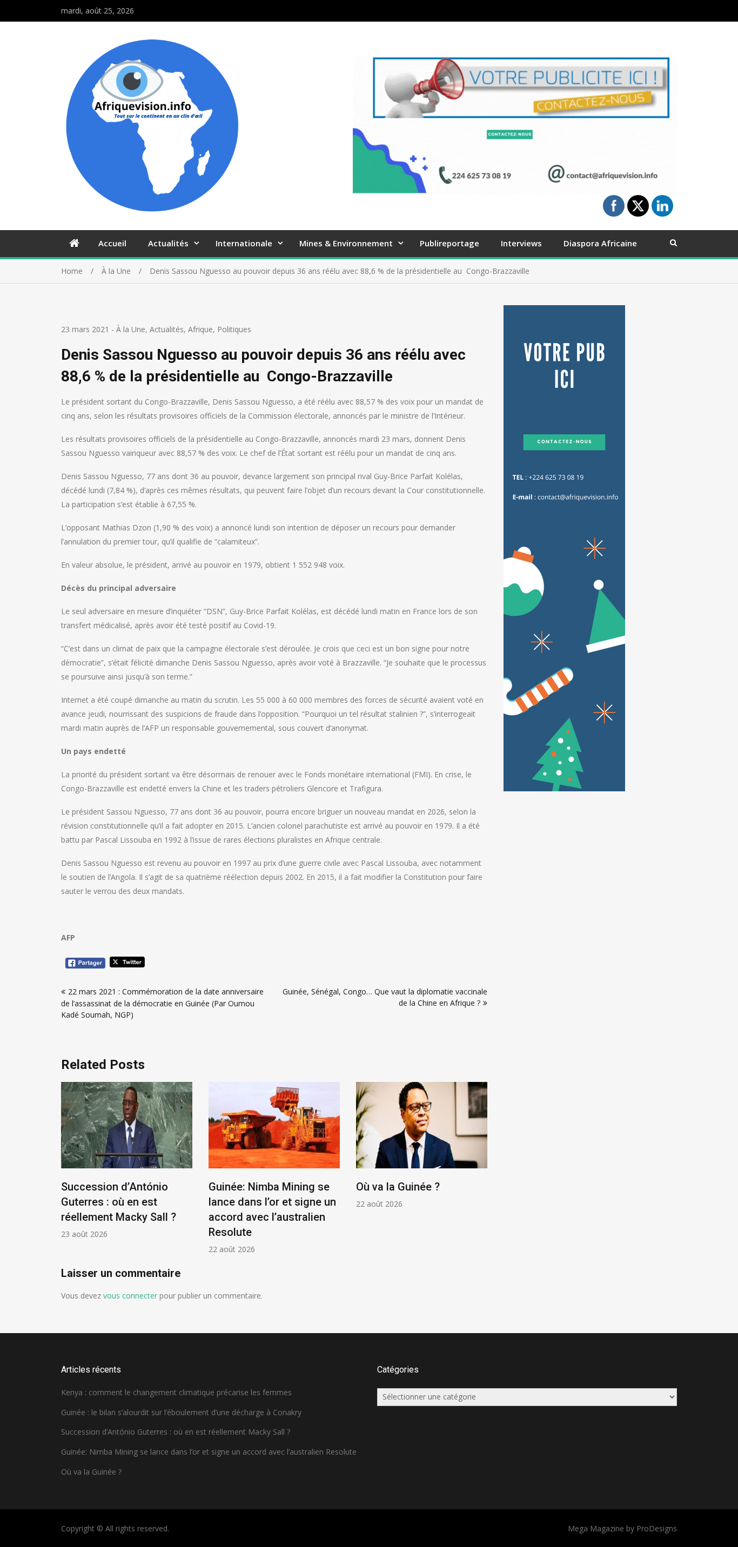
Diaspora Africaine (600, 243)
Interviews (521, 243)
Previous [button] (68, 1174)
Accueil (112, 243)
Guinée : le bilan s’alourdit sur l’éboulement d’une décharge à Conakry (181, 1412)
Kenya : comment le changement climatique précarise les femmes (176, 1392)
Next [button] (480, 1174)
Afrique (200, 329)
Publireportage (449, 243)
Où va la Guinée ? (398, 1186)
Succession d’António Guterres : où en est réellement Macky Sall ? (118, 1201)
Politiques (234, 329)
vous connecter (130, 1295)
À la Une (130, 329)
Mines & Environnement (346, 243)
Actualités (168, 243)
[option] (126, 1160)
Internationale (244, 243)
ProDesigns (656, 1528)
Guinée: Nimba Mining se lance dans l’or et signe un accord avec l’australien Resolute (209, 1452)
